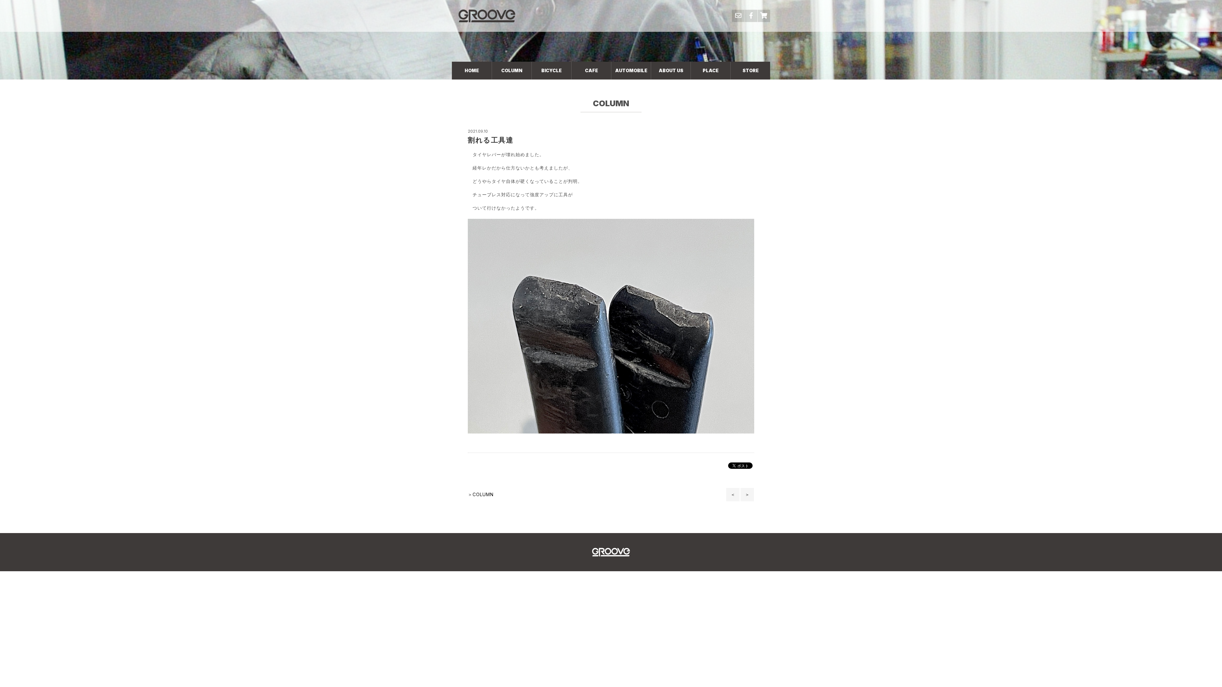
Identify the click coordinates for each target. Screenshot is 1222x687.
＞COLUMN (481, 494)
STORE (750, 70)
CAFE (591, 70)
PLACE (711, 70)
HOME (472, 70)
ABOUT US (671, 70)
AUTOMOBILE (631, 70)
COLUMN (511, 70)
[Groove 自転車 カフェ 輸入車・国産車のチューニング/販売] (487, 15)
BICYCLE (551, 70)
